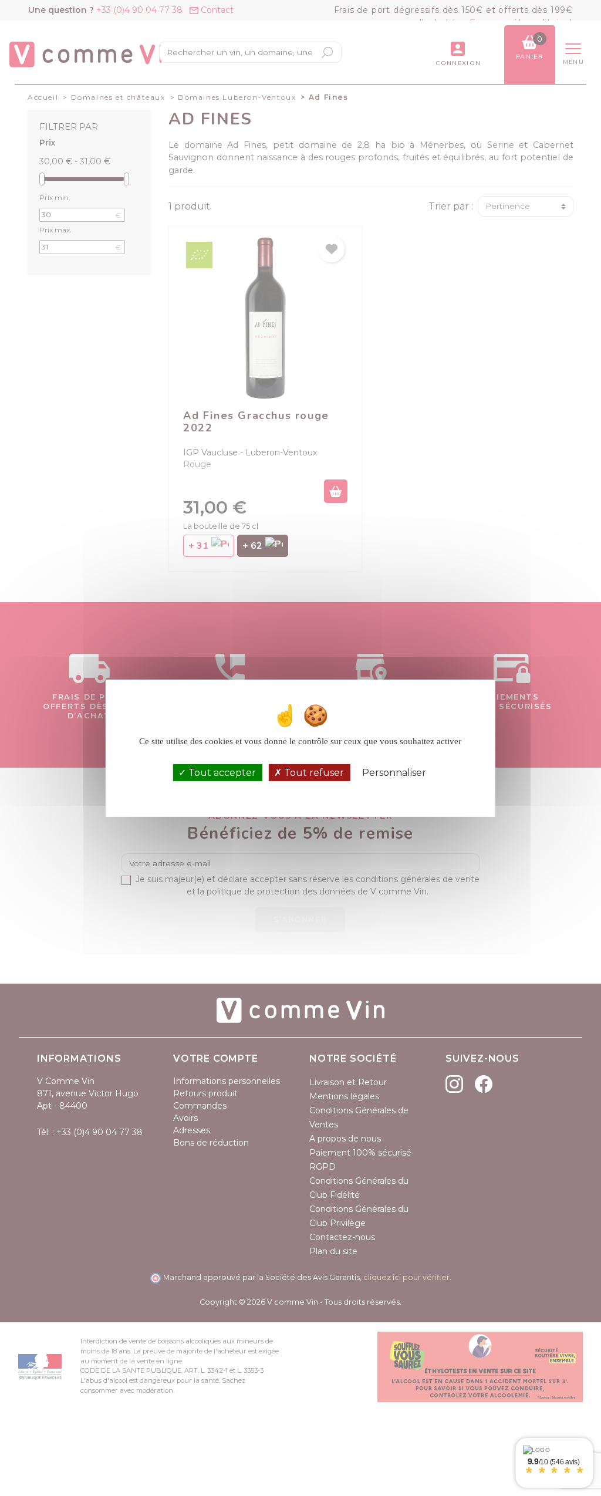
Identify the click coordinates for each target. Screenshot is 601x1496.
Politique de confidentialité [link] (300, 789)
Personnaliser (394, 772)
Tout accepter (221, 772)
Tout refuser (313, 772)
